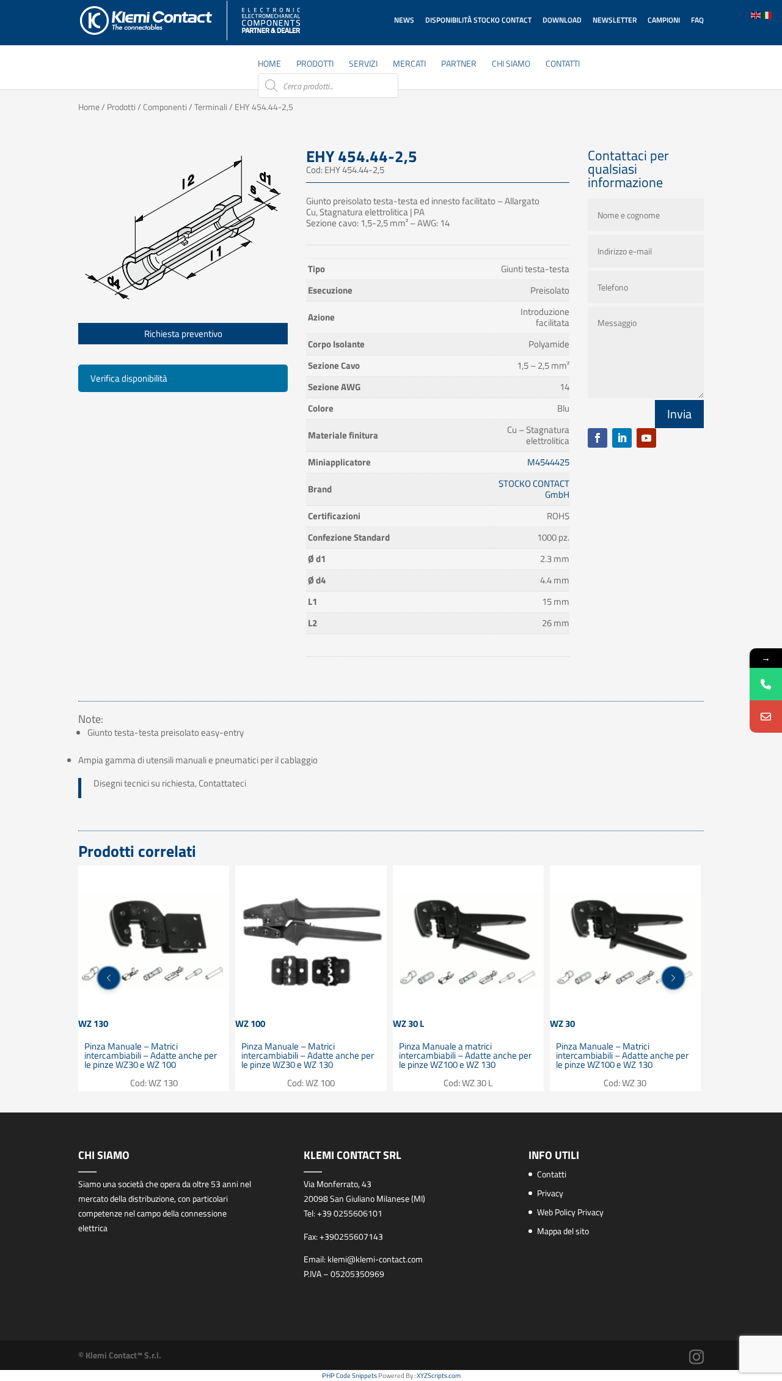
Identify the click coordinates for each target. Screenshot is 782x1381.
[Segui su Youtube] (646, 438)
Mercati (409, 64)
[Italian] (767, 14)
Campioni (664, 20)
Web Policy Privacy (570, 1211)
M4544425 (548, 462)
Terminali (210, 106)
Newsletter (615, 20)
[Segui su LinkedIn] (622, 438)
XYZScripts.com (439, 1375)
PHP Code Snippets (349, 1375)
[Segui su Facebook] (597, 438)
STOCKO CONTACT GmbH (534, 489)
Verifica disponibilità (128, 378)
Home (269, 64)
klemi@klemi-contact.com (375, 1259)
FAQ (697, 20)
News (404, 20)
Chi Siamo (511, 64)
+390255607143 (351, 1236)
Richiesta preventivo (183, 334)
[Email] (766, 716)
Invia (679, 413)
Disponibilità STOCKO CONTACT (478, 20)
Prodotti (315, 64)
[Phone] (766, 684)
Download (562, 20)
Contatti (563, 64)
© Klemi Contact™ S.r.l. (119, 1355)
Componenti (165, 106)
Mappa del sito (563, 1230)
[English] (756, 14)
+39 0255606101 (349, 1213)
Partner (459, 64)
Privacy (550, 1193)
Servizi (363, 64)
